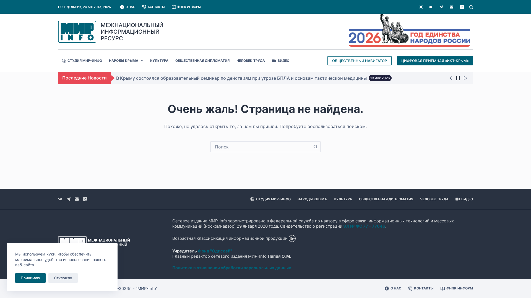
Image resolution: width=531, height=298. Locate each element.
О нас (130, 7)
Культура (159, 60)
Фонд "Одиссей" (215, 251)
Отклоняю (63, 278)
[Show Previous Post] (451, 78)
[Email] (451, 7)
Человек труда (250, 60)
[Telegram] (441, 7)
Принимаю (30, 278)
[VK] (430, 7)
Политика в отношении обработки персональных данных (231, 267)
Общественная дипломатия (202, 60)
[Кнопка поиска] (315, 147)
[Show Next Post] (465, 78)
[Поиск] (471, 7)
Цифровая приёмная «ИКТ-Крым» (435, 60)
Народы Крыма (123, 60)
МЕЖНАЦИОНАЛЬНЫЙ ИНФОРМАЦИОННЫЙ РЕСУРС (132, 32)
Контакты (156, 7)
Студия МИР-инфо (84, 60)
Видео (283, 60)
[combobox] (260, 146)
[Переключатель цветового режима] (421, 7)
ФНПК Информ (189, 7)
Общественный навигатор (359, 60)
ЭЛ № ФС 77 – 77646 (364, 226)
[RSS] (462, 7)
